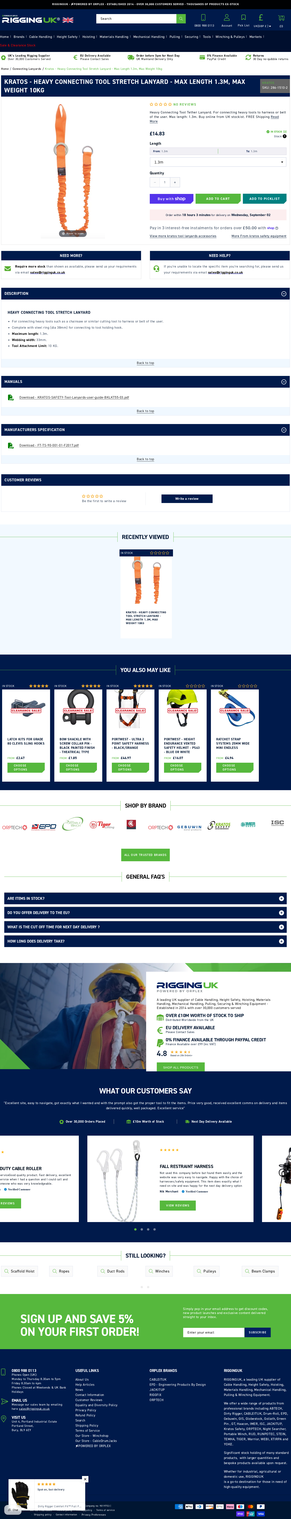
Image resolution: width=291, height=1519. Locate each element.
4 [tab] (155, 1230)
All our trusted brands (145, 855)
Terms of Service (87, 1431)
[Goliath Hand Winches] (131, 825)
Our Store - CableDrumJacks (96, 1441)
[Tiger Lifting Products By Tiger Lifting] (102, 825)
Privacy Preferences (94, 1514)
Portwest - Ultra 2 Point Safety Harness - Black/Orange (130, 743)
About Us (82, 1379)
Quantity (157, 173)
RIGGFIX (155, 1395)
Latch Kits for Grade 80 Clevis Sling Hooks (26, 741)
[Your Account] (226, 18)
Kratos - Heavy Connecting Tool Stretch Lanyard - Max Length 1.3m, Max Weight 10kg (146, 617)
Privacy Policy (85, 1410)
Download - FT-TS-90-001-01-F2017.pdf (49, 445)
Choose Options (20, 768)
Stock (278, 136)
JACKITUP (157, 1390)
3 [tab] (149, 1230)
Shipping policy (43, 1514)
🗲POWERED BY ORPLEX (93, 1446)
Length (155, 143)
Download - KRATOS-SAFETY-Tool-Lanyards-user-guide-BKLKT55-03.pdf (74, 397)
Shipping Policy (86, 1425)
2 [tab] (142, 1230)
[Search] (181, 18)
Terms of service (105, 1510)
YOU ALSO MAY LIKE (145, 670)
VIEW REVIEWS (177, 1206)
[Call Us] (204, 18)
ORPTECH (157, 1400)
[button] (243, 21)
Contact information (66, 1514)
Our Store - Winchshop (92, 1436)
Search (80, 1420)
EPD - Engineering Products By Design (178, 1385)
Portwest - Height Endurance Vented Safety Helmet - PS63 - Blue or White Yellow (182, 745)
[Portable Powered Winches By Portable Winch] (73, 823)
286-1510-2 (279, 87)
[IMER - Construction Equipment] (248, 824)
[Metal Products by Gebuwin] (189, 828)
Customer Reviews (89, 1400)
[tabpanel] (146, 593)
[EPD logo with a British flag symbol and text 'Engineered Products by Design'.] (43, 827)
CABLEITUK (158, 1379)
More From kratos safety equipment (259, 236)
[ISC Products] (277, 823)
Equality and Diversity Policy (96, 1405)
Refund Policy (85, 1415)
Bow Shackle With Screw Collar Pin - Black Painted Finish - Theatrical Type (77, 745)
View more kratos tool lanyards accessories (183, 236)
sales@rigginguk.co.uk (34, 1409)
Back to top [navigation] (145, 363)
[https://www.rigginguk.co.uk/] (31, 18)
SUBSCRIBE (257, 1332)
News (79, 1390)
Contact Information (89, 1395)
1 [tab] (136, 1230)
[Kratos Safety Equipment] (218, 825)
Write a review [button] (186, 498)
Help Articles (85, 1385)
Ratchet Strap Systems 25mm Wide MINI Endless (232, 743)
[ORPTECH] (14, 828)
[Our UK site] (68, 20)
